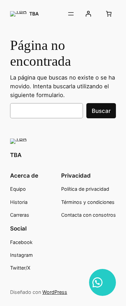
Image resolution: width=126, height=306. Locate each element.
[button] (102, 282)
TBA (34, 14)
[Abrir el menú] (71, 14)
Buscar (101, 111)
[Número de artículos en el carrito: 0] (109, 14)
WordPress (54, 292)
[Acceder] (88, 14)
